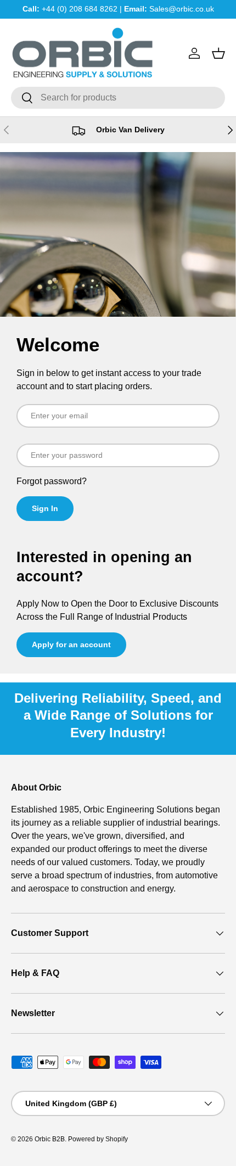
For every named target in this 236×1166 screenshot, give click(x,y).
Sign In (45, 508)
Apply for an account (71, 644)
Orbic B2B (50, 1139)
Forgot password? (51, 481)
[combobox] (118, 98)
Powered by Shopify (98, 1139)
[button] (218, 53)
